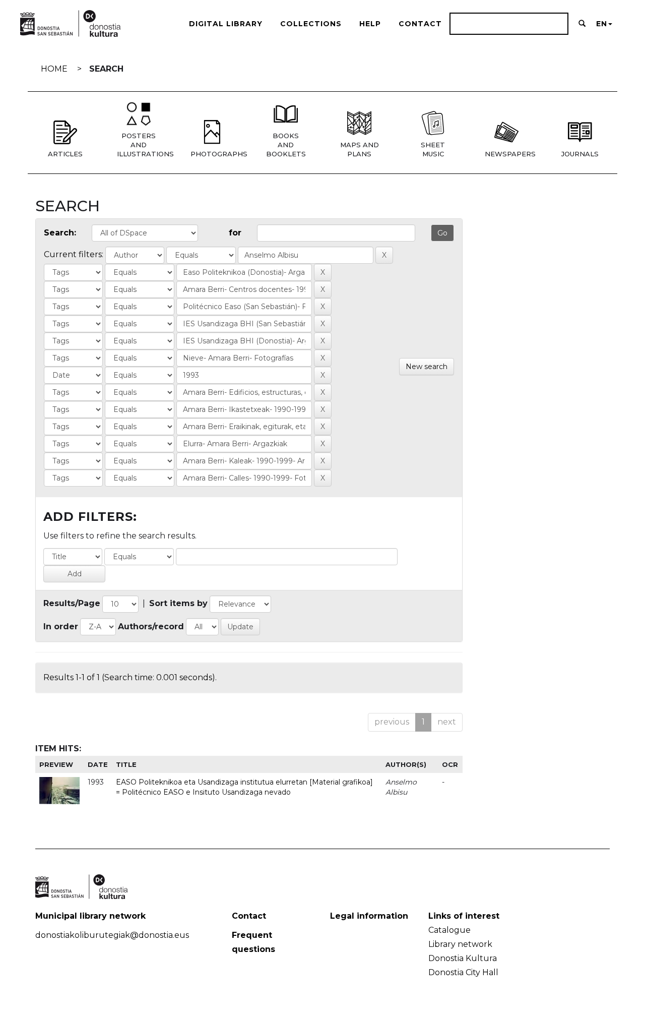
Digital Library (226, 23)
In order (60, 626)
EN (601, 23)
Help (370, 23)
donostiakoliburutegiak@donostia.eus (112, 935)
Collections (311, 23)
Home (54, 69)
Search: (60, 232)
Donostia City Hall (463, 972)
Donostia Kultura (462, 958)
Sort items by (178, 603)
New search (426, 366)
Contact (420, 23)
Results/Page (71, 603)
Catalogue (449, 930)
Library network (460, 944)
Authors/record (151, 626)
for (235, 232)
